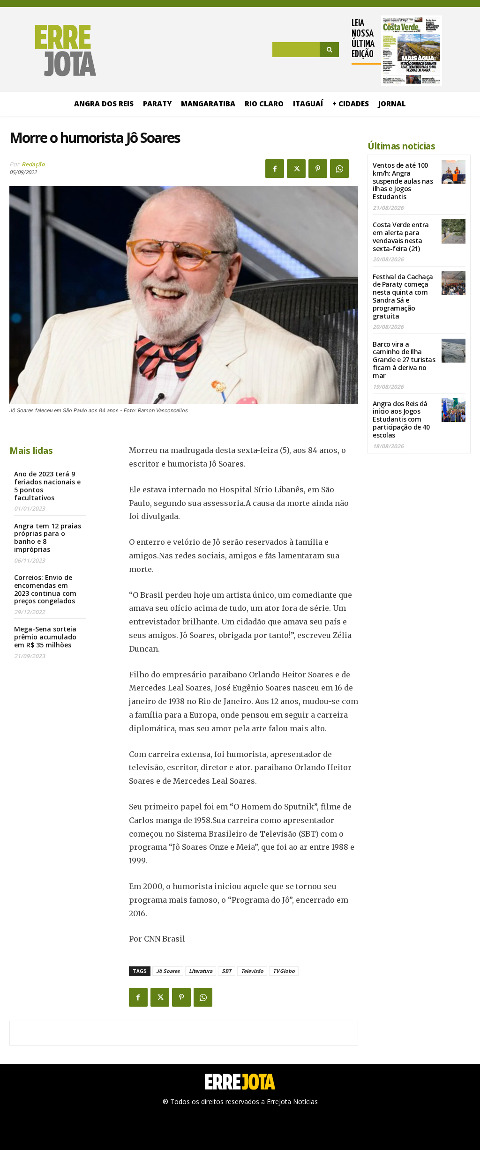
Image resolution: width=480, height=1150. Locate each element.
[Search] (329, 49)
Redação (33, 164)
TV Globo (284, 970)
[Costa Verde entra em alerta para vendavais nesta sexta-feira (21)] (453, 231)
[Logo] (52, 50)
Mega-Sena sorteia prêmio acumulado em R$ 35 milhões (45, 636)
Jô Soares (168, 970)
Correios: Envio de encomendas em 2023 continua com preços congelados (45, 589)
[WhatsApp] (339, 168)
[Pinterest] (317, 168)
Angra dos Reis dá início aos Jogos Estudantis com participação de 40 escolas (401, 419)
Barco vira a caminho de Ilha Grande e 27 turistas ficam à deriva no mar (404, 360)
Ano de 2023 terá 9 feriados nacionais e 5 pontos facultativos (47, 485)
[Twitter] (296, 168)
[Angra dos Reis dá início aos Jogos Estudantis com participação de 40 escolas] (453, 410)
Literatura (200, 970)
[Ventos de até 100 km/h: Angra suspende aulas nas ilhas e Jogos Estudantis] (453, 172)
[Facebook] (274, 168)
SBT (227, 970)
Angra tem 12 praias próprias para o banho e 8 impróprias (47, 537)
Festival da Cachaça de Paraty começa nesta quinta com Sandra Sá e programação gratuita (403, 296)
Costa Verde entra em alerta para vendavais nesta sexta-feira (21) (401, 236)
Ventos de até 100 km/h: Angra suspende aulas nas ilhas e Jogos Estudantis (403, 181)
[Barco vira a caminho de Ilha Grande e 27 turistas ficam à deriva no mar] (453, 351)
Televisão (252, 970)
